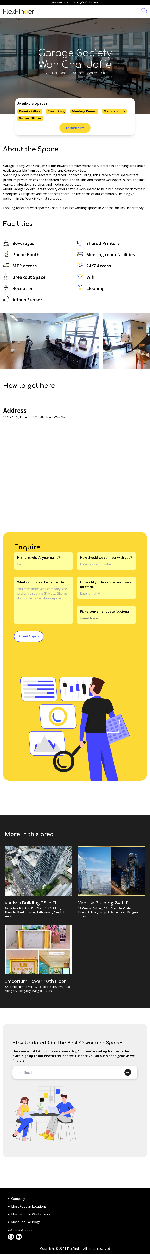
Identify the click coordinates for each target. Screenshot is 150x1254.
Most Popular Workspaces (30, 1214)
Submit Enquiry (28, 636)
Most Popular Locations (28, 1206)
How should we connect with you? (106, 558)
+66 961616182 (60, 2)
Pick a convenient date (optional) (105, 611)
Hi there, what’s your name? (38, 558)
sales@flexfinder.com (86, 2)
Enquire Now (75, 128)
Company (18, 1198)
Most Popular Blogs (25, 1222)
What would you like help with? (40, 582)
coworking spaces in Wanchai (92, 208)
